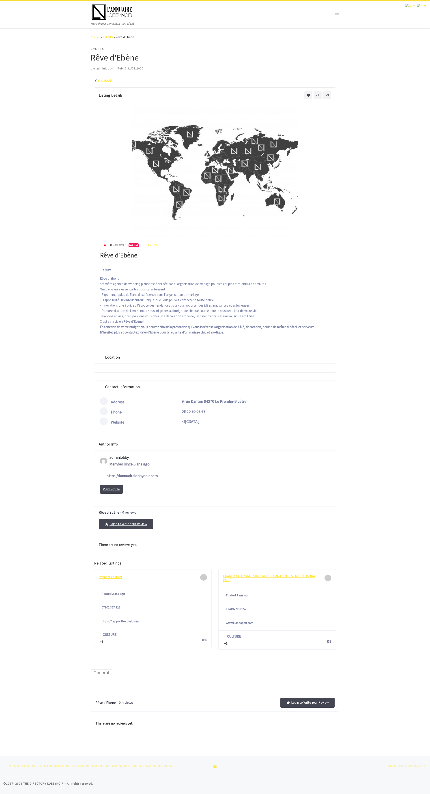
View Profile (111, 489)
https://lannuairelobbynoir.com (132, 475)
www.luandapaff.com (239, 623)
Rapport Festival (110, 577)
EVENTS (108, 37)
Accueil (95, 37)
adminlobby (104, 68)
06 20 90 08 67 (193, 411)
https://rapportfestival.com (120, 621)
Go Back (105, 80)
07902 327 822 (111, 607)
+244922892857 (236, 609)
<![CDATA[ (190, 421)
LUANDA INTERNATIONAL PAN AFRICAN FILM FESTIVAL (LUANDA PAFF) (269, 578)
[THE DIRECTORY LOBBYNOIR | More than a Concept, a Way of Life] (112, 11)
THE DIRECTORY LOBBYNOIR (43, 783)
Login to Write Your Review (128, 524)
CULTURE (109, 634)
